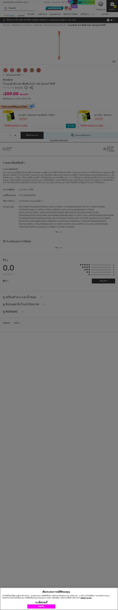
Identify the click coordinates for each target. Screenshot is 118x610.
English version (86, 598)
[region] (59, 599)
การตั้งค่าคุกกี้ (41, 602)
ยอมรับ (41, 606)
